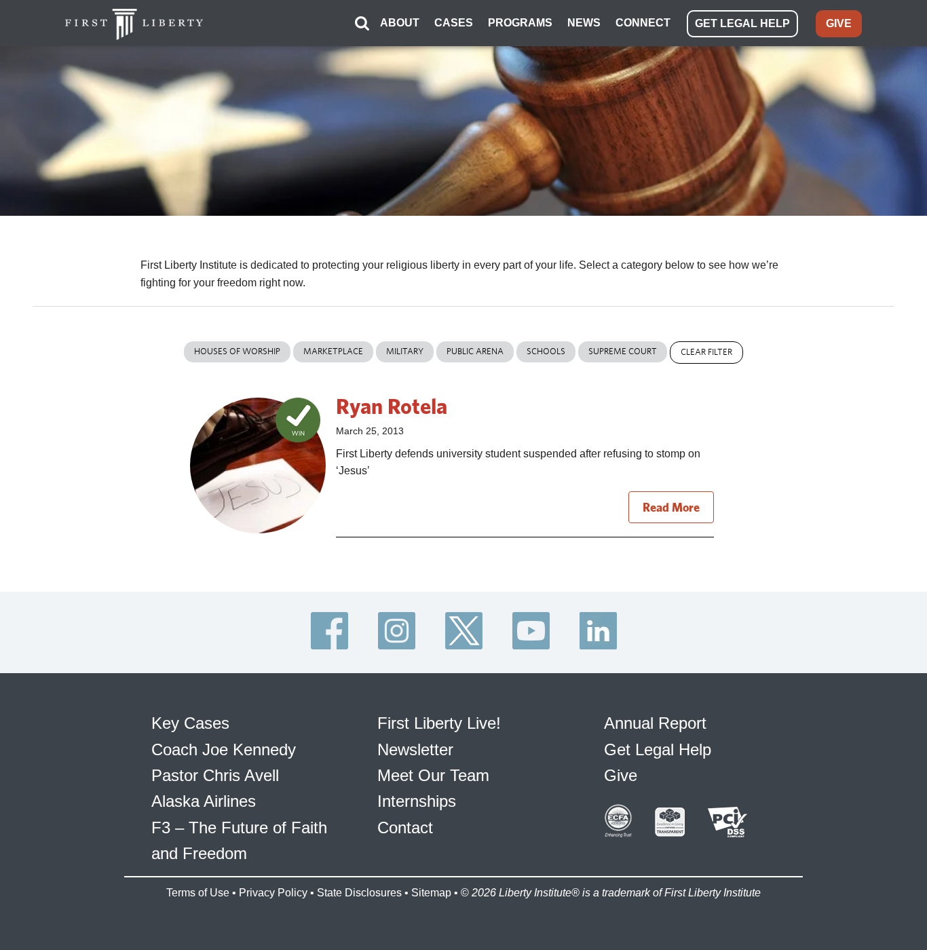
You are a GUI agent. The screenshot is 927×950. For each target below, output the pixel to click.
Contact (405, 827)
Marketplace (333, 351)
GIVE (839, 23)
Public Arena (475, 351)
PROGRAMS (520, 22)
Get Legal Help (657, 749)
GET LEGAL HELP (742, 23)
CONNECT (643, 22)
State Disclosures (359, 892)
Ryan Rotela (391, 406)
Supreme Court (622, 351)
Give (620, 775)
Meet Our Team (433, 775)
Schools (546, 351)
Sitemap (431, 892)
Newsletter (415, 749)
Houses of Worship (237, 351)
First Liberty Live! (439, 723)
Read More (671, 507)
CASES (453, 22)
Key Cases (190, 723)
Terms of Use (197, 892)
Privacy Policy (273, 892)
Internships (416, 801)
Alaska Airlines (203, 801)
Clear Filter (706, 352)
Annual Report (655, 723)
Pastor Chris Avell (215, 775)
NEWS (584, 22)
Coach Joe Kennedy (223, 749)
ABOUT (399, 22)
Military (404, 351)
